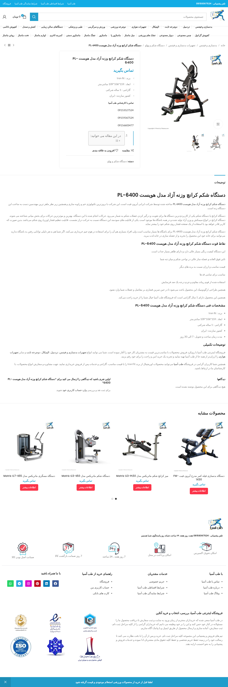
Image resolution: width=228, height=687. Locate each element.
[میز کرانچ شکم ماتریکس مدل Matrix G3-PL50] (142, 446)
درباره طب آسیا (211, 587)
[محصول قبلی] (13, 45)
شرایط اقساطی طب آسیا (151, 587)
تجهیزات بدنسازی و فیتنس (181, 45)
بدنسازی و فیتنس (208, 45)
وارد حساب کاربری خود (75, 390)
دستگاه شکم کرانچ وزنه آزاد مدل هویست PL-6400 (199, 204)
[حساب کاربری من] (4, 16)
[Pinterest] (37, 583)
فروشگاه (104, 581)
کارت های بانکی (101, 593)
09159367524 (203, 3)
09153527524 (126, 110)
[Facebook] (55, 583)
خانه (223, 45)
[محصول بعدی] (5, 45)
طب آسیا (178, 364)
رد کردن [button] (5, 682)
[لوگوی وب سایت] (217, 16)
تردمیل (54, 352)
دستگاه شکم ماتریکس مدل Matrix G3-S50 (86, 476)
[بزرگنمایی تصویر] (218, 124)
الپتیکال (45, 352)
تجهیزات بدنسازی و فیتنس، (73, 352)
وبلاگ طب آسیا (212, 593)
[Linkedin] (46, 583)
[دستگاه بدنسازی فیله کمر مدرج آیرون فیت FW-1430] (198, 446)
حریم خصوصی (156, 581)
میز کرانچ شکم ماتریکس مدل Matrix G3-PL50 (142, 476)
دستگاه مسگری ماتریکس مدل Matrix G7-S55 (29, 476)
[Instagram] (28, 583)
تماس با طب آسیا (211, 581)
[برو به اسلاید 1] (116, 499)
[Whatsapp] (10, 583)
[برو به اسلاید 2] (112, 499)
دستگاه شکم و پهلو (155, 45)
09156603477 (126, 125)
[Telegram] (19, 583)
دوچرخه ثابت (33, 352)
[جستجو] (34, 17)
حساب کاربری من (99, 587)
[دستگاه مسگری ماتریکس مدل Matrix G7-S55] (29, 446)
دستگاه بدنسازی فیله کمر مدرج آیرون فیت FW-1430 (198, 477)
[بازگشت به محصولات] (9, 45)
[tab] (219, 180)
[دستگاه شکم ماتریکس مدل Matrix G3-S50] (85, 446)
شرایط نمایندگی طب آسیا (151, 593)
